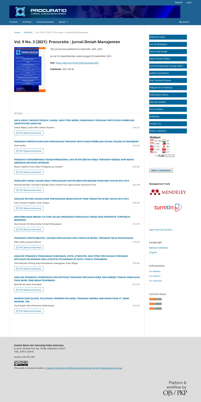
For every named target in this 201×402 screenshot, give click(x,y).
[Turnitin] (168, 216)
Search (185, 21)
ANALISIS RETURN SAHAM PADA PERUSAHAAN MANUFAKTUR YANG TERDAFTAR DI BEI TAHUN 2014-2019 (71, 198)
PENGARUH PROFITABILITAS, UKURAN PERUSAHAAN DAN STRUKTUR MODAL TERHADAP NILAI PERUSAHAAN (73, 237)
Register (179, 2)
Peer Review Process (160, 80)
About (62, 21)
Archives (27, 21)
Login (189, 2)
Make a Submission (161, 170)
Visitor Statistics (158, 130)
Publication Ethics (159, 94)
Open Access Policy (160, 58)
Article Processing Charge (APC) (166, 65)
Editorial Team (157, 36)
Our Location (156, 109)
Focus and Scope (158, 51)
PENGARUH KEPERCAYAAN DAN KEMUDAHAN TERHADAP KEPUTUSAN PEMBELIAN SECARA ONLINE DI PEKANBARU (76, 141)
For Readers (154, 271)
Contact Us (155, 123)
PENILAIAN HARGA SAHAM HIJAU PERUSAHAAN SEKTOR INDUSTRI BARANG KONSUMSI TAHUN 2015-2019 (71, 180)
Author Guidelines (159, 73)
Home (17, 32)
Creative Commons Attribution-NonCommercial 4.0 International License (84, 368)
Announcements (45, 21)
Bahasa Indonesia (158, 247)
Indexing (154, 116)
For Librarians (155, 280)
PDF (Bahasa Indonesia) (30, 132)
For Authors (154, 276)
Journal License (158, 101)
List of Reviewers (158, 44)
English (153, 252)
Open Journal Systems (160, 229)
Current (13, 21)
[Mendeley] (168, 195)
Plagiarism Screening (161, 87)
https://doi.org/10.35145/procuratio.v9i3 (77, 62)
